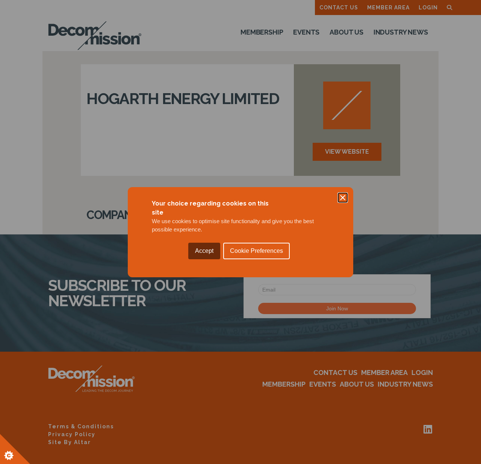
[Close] (342, 197)
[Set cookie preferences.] (15, 449)
